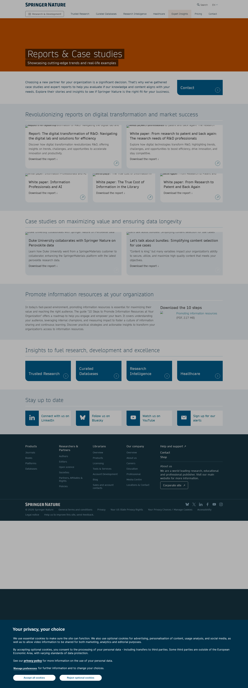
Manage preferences (25, 668)
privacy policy (33, 660)
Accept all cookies (34, 677)
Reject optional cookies (80, 677)
